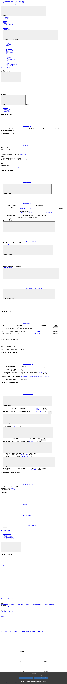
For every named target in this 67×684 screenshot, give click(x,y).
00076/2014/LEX (15, 426)
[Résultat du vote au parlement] (43, 343)
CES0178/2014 (34, 469)
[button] (20, 626)
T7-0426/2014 (37, 333)
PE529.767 (38, 409)
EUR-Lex (13, 489)
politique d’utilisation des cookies (27, 681)
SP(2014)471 (31, 441)
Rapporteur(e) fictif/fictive (25, 211)
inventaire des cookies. (41, 681)
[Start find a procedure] (11, 77)
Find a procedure (4, 70)
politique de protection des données (54, 680)
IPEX (12, 488)
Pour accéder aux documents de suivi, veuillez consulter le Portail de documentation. (18, 167)
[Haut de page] (11, 547)
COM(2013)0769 (24, 454)
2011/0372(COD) (22, 154)
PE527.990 (38, 408)
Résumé (55, 327)
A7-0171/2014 (37, 331)
